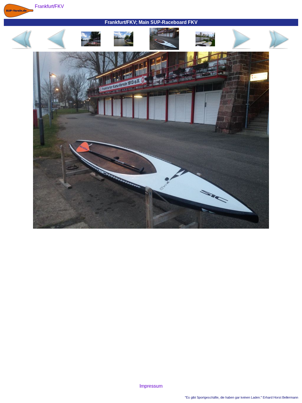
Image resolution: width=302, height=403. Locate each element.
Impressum (151, 386)
